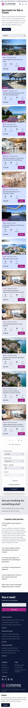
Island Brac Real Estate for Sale (10, 636)
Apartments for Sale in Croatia (10, 622)
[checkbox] (11, 481)
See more (4, 627)
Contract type (8, 451)
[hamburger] (25, 4)
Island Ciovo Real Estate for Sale (11, 639)
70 (18, 440)
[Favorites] (19, 4)
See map (11, 465)
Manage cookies (19, 665)
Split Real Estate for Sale (9, 653)
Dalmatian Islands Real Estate (10, 634)
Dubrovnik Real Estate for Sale (10, 650)
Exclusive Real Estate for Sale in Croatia (13, 620)
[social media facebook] (2, 679)
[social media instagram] (5, 679)
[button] (14, 523)
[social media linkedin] (8, 679)
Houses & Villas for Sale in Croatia (11, 625)
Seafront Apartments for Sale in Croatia (13, 508)
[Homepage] (8, 4)
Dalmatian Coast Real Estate (10, 648)
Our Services (5, 667)
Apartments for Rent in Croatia (10, 511)
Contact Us (5, 672)
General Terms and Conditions (20, 670)
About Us (4, 665)
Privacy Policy (18, 667)
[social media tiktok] (11, 679)
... (15, 440)
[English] (22, 4)
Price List (4, 670)
